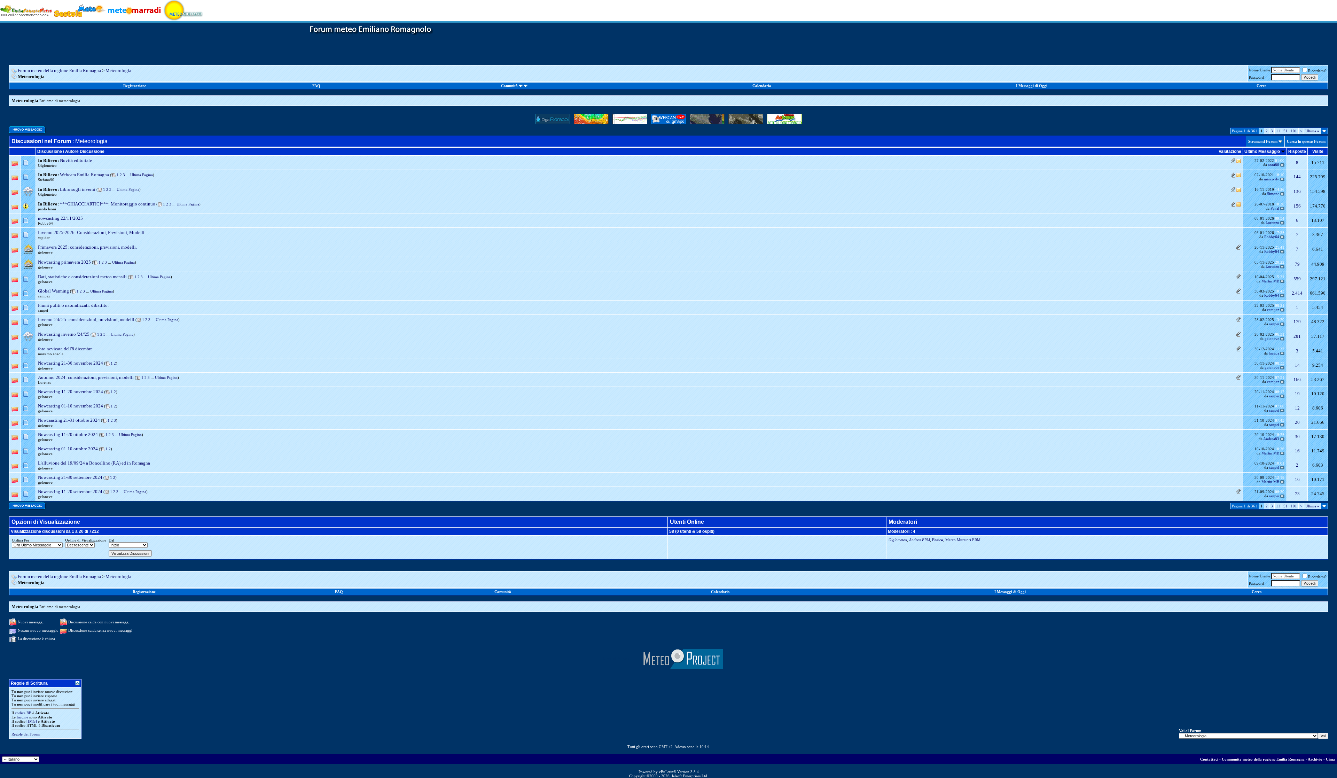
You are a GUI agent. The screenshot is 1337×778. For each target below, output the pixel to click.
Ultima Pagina (141, 175)
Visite (1317, 151)
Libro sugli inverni (77, 189)
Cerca (1262, 86)
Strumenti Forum (1262, 141)
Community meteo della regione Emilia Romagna (1263, 759)
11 (1278, 131)
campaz (44, 296)
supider (44, 237)
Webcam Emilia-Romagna (84, 174)
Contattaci (1209, 759)
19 (1297, 393)
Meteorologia (118, 70)
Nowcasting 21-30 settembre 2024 (70, 477)
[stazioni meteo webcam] (682, 658)
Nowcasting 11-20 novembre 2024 (70, 391)
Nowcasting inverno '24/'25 (63, 334)
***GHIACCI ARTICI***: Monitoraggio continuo (107, 204)
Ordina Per (20, 540)
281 (1297, 336)
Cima (1330, 759)
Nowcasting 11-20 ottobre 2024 (68, 434)
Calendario (761, 86)
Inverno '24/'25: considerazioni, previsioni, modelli (86, 319)
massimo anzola (50, 354)
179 (1297, 321)
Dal (111, 540)
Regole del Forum (25, 734)
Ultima (1312, 131)
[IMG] (31, 721)
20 (1297, 422)
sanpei (43, 310)
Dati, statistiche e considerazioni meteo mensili (82, 276)
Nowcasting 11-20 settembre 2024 (70, 491)
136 (1297, 191)
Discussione (49, 151)
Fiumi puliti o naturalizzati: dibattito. (73, 305)
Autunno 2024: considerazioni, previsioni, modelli (86, 377)
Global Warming (53, 291)
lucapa (1274, 353)
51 (1285, 131)
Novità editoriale (76, 160)
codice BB (23, 713)
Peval (1274, 208)
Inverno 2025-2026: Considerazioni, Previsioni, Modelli (91, 232)
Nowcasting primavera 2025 (64, 262)
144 (1297, 176)
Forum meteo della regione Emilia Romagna (59, 70)
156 (1297, 206)
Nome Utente (1259, 70)
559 (1297, 278)
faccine (22, 717)
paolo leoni (47, 209)
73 (1297, 493)
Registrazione (134, 86)
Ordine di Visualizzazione (85, 540)
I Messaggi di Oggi (1031, 86)
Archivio (1315, 759)
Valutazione (1230, 151)
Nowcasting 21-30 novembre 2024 (70, 363)
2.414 (1297, 293)
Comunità (509, 86)
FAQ (316, 86)
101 (1294, 131)
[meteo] (183, 10)
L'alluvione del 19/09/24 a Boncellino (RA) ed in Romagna (94, 463)
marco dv (1271, 179)
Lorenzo (1272, 222)
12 (1297, 408)
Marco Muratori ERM (962, 540)
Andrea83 (1271, 439)
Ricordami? (1317, 71)
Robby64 (45, 223)
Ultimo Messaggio (1262, 151)
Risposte (1297, 151)
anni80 (1273, 165)
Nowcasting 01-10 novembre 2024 (70, 406)
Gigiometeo (47, 165)
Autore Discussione (84, 151)
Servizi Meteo (616, 658)
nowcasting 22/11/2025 (60, 218)
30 (1297, 436)
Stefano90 (46, 180)
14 (1297, 365)
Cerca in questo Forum (1306, 141)
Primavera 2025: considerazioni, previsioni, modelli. (87, 247)
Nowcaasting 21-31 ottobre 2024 (69, 420)
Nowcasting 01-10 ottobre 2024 (68, 448)
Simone (1273, 194)
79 (1297, 264)
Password (1256, 77)
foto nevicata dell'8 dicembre (65, 348)
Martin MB (1270, 281)
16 (1297, 450)
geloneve (45, 252)
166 (1297, 379)
